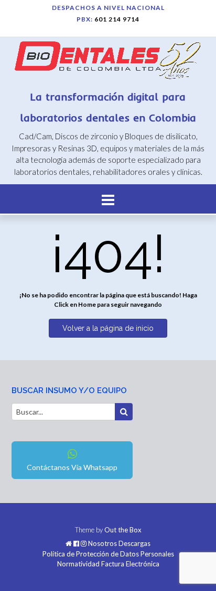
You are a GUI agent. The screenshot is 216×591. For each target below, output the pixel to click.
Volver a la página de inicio (108, 328)
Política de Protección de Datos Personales (108, 554)
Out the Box (123, 530)
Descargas (134, 543)
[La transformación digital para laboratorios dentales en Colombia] (108, 62)
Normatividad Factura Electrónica (108, 564)
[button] (108, 199)
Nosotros (102, 543)
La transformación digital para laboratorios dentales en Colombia (108, 107)
